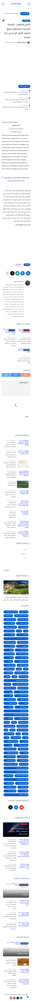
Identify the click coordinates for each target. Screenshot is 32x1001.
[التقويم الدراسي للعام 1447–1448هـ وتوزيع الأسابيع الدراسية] (23, 474)
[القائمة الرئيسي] (29, 4)
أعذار (26, 631)
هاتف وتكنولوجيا (11, 787)
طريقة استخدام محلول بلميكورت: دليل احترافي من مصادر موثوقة (18, 951)
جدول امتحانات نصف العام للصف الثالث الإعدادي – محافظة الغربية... (16, 101)
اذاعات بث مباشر (10, 619)
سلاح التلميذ (12, 703)
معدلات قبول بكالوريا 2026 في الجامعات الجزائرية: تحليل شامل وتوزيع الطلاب (10, 526)
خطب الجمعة (23, 692)
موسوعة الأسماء (22, 783)
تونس (14, 676)
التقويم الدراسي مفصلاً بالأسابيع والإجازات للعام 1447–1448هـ (10, 445)
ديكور (10, 695)
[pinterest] (14, 998)
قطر (6, 730)
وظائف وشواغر (23, 794)
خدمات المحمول (23, 688)
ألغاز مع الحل (10, 653)
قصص (13, 730)
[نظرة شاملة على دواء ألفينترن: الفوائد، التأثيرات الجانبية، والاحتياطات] (23, 982)
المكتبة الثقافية (23, 665)
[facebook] (16, 807)
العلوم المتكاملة (23, 653)
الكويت (11, 657)
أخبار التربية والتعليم (11, 612)
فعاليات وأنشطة (22, 730)
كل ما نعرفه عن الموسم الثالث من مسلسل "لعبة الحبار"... (11, 905)
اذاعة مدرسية (23, 623)
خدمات (8, 684)
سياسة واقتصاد (23, 718)
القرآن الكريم (23, 657)
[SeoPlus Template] (27, 995)
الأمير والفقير (16, 125)
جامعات (7, 676)
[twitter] (10, 807)
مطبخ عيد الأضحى (11, 749)
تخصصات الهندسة (22, 673)
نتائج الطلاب (9, 783)
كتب (19, 733)
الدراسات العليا (23, 642)
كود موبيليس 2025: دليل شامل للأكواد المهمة (10, 495)
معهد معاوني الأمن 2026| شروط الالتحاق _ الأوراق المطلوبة (15, 93)
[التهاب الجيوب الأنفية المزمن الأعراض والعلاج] (23, 972)
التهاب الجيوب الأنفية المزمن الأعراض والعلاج (10, 973)
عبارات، (7, 722)
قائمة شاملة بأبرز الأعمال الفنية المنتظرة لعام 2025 (9, 917)
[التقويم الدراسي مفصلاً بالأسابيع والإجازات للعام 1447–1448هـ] (23, 443)
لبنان (26, 737)
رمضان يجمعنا (11, 699)
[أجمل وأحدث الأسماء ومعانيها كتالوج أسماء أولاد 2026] (23, 464)
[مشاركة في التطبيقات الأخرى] (7, 273)
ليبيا (7, 737)
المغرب (10, 661)
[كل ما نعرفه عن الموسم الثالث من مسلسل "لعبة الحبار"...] (23, 903)
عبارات (14, 722)
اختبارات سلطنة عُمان (21, 615)
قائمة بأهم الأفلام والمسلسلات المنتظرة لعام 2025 (9, 927)
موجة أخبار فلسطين (22, 772)
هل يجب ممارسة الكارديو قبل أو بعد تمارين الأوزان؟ (10, 455)
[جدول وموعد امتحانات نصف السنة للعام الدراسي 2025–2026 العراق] (23, 503)
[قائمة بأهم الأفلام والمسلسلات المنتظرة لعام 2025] (23, 925)
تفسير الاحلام (23, 676)
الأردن (19, 631)
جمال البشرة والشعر (21, 680)
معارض (25, 753)
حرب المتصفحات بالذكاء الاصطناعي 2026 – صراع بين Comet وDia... (18, 831)
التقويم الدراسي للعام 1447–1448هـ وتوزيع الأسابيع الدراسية (10, 475)
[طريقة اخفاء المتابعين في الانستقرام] (23, 514)
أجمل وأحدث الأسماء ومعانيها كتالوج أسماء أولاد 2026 (10, 465)
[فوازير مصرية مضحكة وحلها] (23, 484)
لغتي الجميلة (16, 737)
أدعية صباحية (8, 615)
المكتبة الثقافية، (10, 665)
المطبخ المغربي (23, 661)
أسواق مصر (11, 623)
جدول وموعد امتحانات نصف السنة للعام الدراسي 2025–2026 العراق (10, 505)
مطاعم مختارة (23, 749)
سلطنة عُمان (23, 707)
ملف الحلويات (23, 756)
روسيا (25, 703)
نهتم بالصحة (23, 787)
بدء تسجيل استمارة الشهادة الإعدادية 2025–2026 (15, 108)
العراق (11, 650)
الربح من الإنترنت (10, 642)
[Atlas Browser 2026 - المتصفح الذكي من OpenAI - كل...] (23, 867)
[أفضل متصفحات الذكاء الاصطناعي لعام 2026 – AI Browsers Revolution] (23, 855)
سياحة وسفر (23, 711)
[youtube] (21, 807)
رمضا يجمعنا (23, 699)
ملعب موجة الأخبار (12, 753)
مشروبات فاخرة (23, 745)
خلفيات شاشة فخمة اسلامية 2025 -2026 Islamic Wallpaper (10, 535)
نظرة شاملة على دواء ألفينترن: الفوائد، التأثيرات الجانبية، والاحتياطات (10, 984)
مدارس (25, 741)
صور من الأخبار (23, 722)
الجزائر (12, 634)
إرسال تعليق (23, 382)
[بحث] (3, 4)
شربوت (10, 718)
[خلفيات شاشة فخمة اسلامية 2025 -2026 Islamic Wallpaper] (23, 534)
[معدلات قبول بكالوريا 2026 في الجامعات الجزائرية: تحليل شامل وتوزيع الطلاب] (23, 524)
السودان (11, 646)
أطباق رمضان (23, 627)
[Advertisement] (16, 66)
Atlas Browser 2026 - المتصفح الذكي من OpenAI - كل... (10, 868)
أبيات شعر (24, 612)
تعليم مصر (26, 20)
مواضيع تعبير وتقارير (21, 768)
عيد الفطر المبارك (22, 726)
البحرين (25, 634)
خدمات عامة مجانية (10, 688)
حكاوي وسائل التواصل (21, 684)
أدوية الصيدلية (23, 619)
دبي (11, 692)
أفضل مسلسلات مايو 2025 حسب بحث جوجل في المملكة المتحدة (17, 892)
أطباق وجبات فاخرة (11, 627)
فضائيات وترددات (9, 726)
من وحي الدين (23, 764)
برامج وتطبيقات (9, 669)
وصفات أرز (24, 791)
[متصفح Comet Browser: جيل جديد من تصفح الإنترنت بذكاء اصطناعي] (23, 842)
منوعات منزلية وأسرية (11, 764)
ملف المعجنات (11, 760)
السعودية (24, 646)
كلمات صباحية (9, 733)
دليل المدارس (23, 695)
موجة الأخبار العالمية (21, 775)
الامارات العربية (9, 631)
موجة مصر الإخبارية (22, 779)
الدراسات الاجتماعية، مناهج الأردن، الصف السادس (16, 638)
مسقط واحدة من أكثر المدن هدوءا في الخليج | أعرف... (11, 13)
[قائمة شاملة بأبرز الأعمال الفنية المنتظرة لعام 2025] (23, 915)
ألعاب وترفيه (23, 650)
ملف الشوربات (11, 756)
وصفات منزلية (11, 791)
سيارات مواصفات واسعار (20, 714)
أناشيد (19, 669)
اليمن (25, 669)
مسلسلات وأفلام (12, 741)
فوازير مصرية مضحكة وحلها (12, 484)
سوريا (11, 707)
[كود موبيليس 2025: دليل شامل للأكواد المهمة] (23, 493)
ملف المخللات (23, 760)
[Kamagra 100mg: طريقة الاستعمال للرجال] (23, 962)
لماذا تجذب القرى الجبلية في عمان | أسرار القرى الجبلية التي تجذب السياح (16, 599)
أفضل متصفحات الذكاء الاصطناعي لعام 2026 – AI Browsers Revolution (9, 857)
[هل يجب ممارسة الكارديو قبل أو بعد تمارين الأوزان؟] (23, 453)
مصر (10, 745)
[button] (22, 273)
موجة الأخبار (16, 4)
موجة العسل (8, 775)
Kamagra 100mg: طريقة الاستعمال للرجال (11, 963)
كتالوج (25, 733)
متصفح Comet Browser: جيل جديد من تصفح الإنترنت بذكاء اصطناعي (9, 845)
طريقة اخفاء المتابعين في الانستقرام (12, 515)
